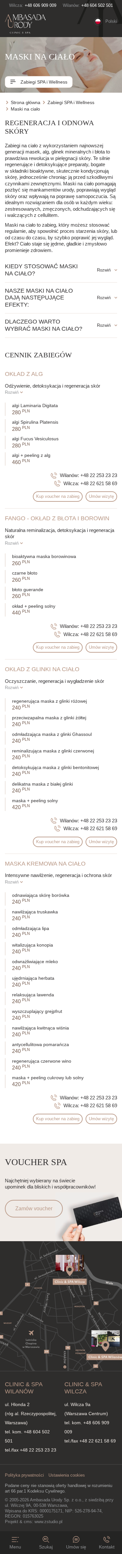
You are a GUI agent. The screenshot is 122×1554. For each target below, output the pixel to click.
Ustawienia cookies (66, 1475)
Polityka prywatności (24, 1475)
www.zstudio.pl (48, 1521)
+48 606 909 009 (40, 5)
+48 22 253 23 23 (98, 475)
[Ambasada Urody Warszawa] (25, 24)
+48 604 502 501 (97, 5)
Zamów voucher (33, 1208)
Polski (111, 21)
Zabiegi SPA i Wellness (43, 82)
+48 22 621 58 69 (98, 483)
